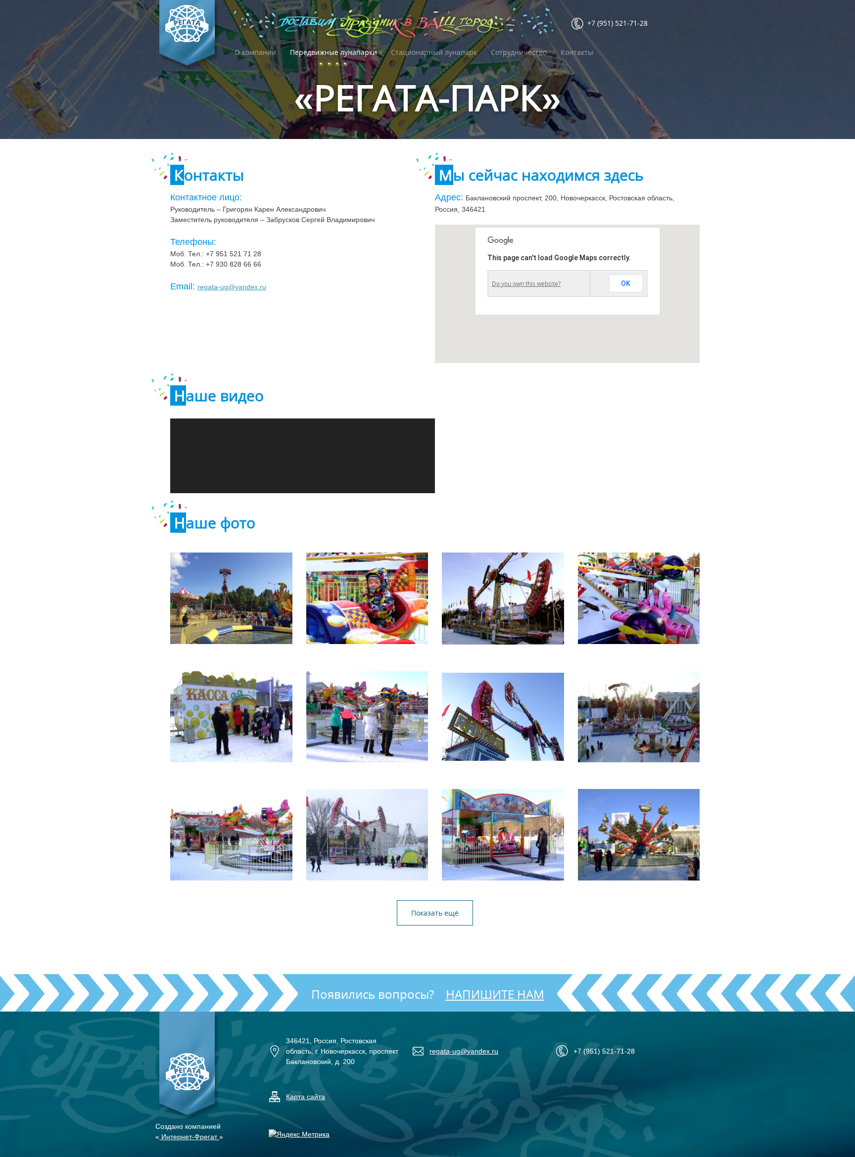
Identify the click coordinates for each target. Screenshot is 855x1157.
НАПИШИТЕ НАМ (495, 994)
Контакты (577, 52)
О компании (255, 52)
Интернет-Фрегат (189, 1137)
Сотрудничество (519, 52)
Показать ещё (435, 913)
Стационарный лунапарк (434, 52)
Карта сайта (305, 1097)
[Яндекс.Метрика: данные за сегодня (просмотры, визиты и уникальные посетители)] (299, 1134)
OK (625, 283)
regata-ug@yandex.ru (231, 287)
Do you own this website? (526, 283)
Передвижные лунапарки (333, 52)
